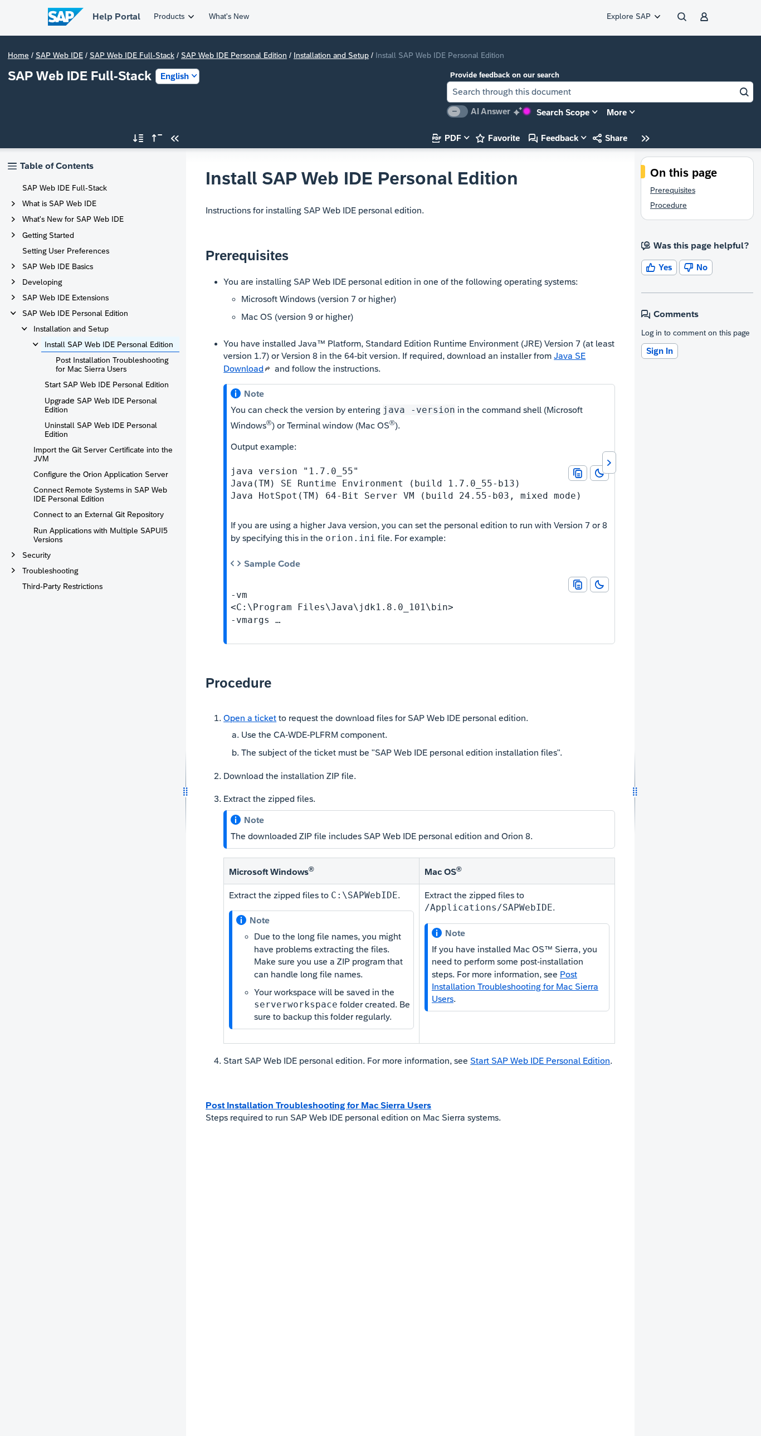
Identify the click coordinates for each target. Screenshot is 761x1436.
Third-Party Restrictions (62, 586)
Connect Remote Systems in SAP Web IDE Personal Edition (100, 494)
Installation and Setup (331, 55)
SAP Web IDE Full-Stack (132, 55)
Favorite (498, 138)
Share (610, 138)
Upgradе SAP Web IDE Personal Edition (101, 405)
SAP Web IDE (59, 55)
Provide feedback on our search (504, 75)
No (696, 267)
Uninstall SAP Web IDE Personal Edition (101, 430)
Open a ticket (249, 718)
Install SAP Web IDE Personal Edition (109, 344)
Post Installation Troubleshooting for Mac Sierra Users (112, 364)
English (174, 76)
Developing (42, 282)
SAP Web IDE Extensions (65, 297)
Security (36, 555)
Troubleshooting (50, 570)
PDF (446, 138)
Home (18, 55)
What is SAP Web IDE (59, 203)
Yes (659, 267)
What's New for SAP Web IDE (73, 219)
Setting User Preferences (65, 250)
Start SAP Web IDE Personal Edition (107, 384)
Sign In (659, 351)
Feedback (553, 138)
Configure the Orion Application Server (100, 474)
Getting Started (48, 235)
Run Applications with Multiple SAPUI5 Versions (100, 535)
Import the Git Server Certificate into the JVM (103, 454)
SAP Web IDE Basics (57, 266)
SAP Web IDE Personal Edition (234, 55)
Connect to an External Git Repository (98, 514)
